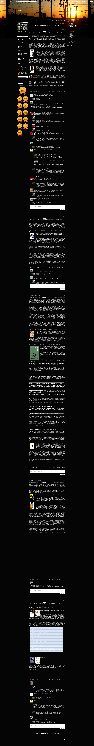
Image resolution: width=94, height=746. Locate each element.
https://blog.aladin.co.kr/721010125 (24, 12)
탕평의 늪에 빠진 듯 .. (71, 35)
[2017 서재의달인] (25, 113)
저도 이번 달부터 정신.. (72, 37)
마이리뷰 (19, 44)
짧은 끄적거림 (21, 47)
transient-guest (38, 98)
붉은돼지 (35, 149)
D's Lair (20, 10)
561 (42, 25)
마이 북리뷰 (21, 46)
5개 (60, 23)
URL (50, 94)
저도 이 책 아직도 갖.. (71, 38)
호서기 (34, 581)
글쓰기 (81, 1)
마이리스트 (21, 42)
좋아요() (38, 91)
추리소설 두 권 (34, 480)
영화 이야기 (21, 54)
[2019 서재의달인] (25, 106)
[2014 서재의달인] (19, 126)
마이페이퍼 (19, 50)
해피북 (34, 716)
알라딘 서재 (4, 1)
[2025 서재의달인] (22, 91)
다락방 (34, 681)
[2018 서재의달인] (19, 113)
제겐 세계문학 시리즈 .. (72, 41)
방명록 (19, 63)
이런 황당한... (33, 599)
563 (46, 25)
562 (44, 25)
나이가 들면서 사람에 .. (72, 33)
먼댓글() (34, 91)
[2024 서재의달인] (19, 99)
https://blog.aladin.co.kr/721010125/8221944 (36, 297)
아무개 (34, 693)
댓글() (63, 29)
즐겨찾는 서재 (85, 1)
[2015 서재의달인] (25, 120)
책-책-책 (32, 295)
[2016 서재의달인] (19, 120)
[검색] (27, 77)
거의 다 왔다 (33, 215)
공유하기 (53, 91)
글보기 (53, 20)
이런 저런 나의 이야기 (23, 53)
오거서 (34, 94)
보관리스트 (21, 39)
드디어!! (32, 28)
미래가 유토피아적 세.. (71, 34)
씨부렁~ (20, 57)
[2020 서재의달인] (19, 106)
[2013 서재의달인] (25, 126)
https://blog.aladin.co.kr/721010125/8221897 (36, 482)
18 (21, 72)
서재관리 (77, 1)
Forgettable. (35, 189)
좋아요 (50, 91)
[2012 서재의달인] (19, 133)
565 (50, 25)
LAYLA (34, 178)
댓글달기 (47, 94)
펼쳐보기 (57, 23)
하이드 (34, 112)
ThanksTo (63, 91)
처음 (37, 25)
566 (52, 25)
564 (48, 25)
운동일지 (20, 59)
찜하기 (58, 91)
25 (21, 73)
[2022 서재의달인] (25, 99)
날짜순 (63, 23)
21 (25, 72)
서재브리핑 (72, 1)
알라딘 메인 (12, 1)
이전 (40, 25)
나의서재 (67, 1)
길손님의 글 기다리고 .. (72, 36)
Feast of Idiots (21, 58)
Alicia (34, 142)
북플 (8, 1)
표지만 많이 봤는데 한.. (72, 42)
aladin (22, 85)
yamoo (34, 198)
